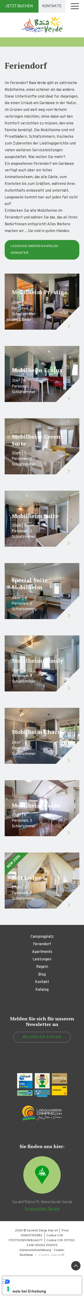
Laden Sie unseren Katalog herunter (34, 249)
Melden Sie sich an (42, 1037)
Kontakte (52, 6)
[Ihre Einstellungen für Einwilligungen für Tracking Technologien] (8, 1288)
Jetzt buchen (19, 6)
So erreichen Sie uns (42, 1209)
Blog (42, 974)
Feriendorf (42, 944)
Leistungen (42, 959)
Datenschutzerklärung (35, 1250)
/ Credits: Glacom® (48, 1255)
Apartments (42, 952)
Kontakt (42, 982)
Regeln (42, 967)
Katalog (42, 990)
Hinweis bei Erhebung (26, 1291)
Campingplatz (42, 937)
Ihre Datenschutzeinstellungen (42, 1281)
